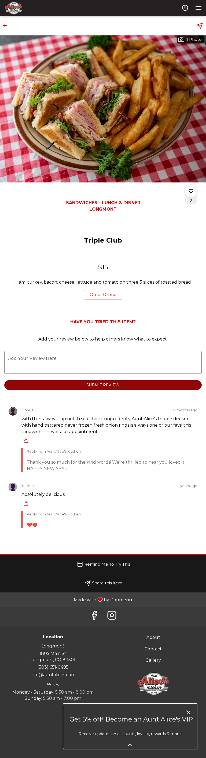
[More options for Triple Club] (191, 191)
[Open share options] (200, 25)
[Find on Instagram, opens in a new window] (112, 617)
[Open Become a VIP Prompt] (130, 744)
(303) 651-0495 (52, 667)
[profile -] (185, 8)
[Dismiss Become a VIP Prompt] (188, 712)
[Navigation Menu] (198, 8)
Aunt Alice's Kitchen (153, 684)
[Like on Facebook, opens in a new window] (94, 617)
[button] (6, 25)
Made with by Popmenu (68, 599)
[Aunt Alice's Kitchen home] (28, 8)
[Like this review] (27, 440)
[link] (103, 294)
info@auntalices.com (53, 674)
